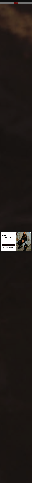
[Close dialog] (30, 232)
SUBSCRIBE (8, 245)
